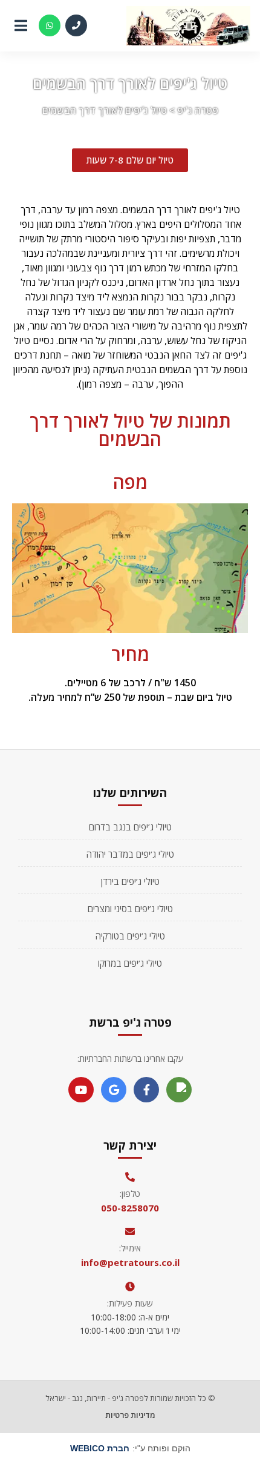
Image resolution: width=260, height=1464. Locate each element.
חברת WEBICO (99, 1448)
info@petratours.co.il (130, 1262)
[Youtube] (81, 1089)
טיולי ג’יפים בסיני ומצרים (130, 909)
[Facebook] (146, 1089)
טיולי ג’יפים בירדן (130, 881)
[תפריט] (20, 25)
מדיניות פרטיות (130, 1414)
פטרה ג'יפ (197, 110)
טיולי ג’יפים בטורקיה (130, 936)
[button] (130, 160)
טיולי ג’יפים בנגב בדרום (130, 827)
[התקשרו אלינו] (76, 25)
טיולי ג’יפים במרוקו (130, 963)
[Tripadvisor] (179, 1089)
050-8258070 (130, 1208)
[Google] (113, 1089)
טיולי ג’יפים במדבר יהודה (130, 854)
